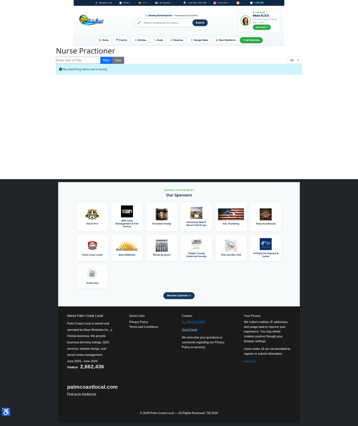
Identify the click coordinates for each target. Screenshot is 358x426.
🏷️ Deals (158, 40)
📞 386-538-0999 (193, 322)
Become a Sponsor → (179, 295)
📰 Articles (140, 40)
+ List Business (251, 40)
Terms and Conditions (143, 326)
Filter (106, 60)
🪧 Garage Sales (199, 40)
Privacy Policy (138, 322)
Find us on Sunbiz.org (81, 394)
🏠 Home (103, 40)
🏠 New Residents (225, 40)
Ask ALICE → (261, 27)
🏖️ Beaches (176, 40)
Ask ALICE (250, 361)
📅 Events (121, 40)
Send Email (189, 329)
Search (200, 22)
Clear (118, 60)
